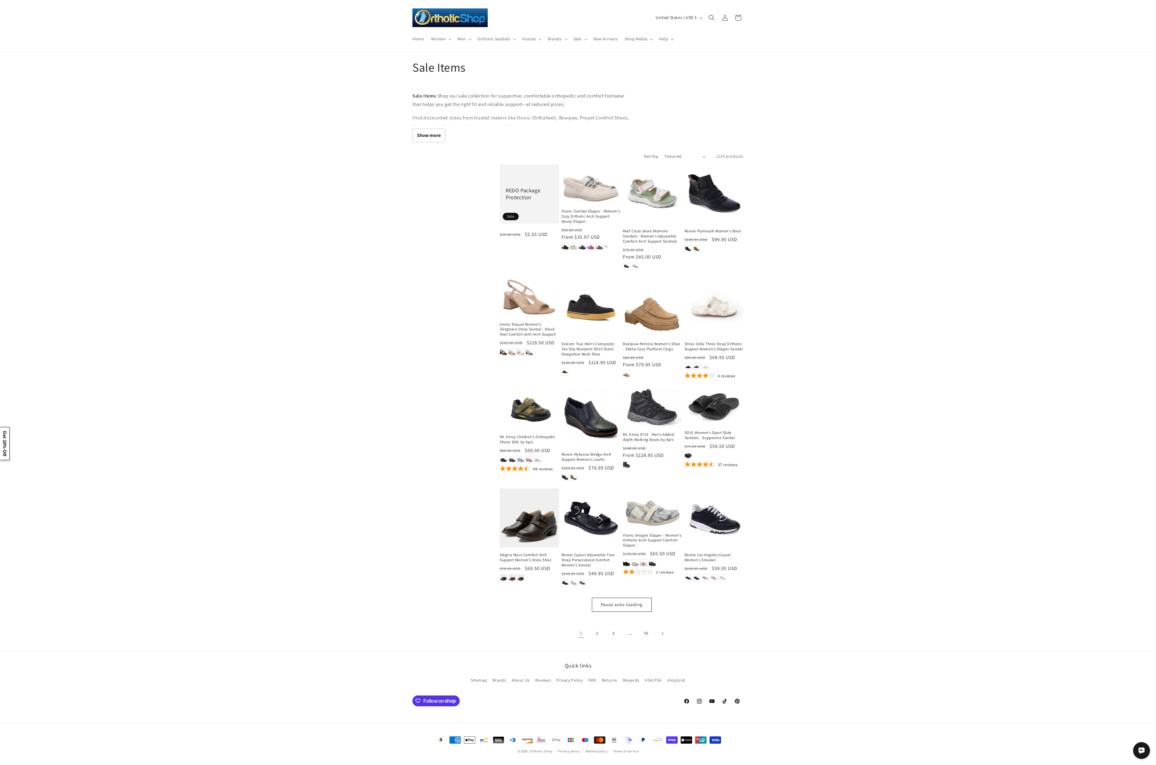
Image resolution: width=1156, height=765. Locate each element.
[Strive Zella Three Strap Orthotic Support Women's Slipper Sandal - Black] (688, 366)
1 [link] (581, 633)
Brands (499, 680)
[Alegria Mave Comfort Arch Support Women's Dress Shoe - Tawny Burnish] (520, 577)
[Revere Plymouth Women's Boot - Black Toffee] (688, 248)
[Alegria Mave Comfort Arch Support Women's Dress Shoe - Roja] (512, 577)
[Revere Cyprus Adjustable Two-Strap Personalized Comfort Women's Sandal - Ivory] (573, 583)
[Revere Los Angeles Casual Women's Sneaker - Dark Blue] (696, 577)
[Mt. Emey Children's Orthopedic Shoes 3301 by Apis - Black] (503, 459)
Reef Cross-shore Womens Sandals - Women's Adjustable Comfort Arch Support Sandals (650, 236)
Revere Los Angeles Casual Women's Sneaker (708, 557)
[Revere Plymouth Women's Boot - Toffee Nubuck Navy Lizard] (696, 248)
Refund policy (596, 751)
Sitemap (479, 680)
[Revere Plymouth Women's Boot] (714, 194)
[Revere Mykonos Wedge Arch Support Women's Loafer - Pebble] (573, 477)
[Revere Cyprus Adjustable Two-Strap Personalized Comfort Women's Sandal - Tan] (582, 583)
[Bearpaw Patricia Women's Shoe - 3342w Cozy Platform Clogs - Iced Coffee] (626, 374)
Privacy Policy (569, 680)
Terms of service (626, 751)
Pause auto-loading (622, 604)
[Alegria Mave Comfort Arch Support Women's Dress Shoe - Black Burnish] (503, 577)
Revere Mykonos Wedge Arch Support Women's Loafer (586, 457)
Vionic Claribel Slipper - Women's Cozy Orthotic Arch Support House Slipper (590, 216)
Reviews (543, 680)
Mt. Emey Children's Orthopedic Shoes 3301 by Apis (527, 439)
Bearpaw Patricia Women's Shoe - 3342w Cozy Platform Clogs (651, 347)
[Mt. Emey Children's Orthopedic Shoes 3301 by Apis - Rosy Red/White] (529, 459)
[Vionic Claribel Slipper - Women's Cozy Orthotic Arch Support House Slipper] (591, 184)
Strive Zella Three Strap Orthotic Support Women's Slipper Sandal (714, 347)
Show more (429, 135)
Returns (609, 680)
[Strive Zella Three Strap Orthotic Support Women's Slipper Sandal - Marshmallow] (705, 366)
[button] (440, 39)
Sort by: (651, 156)
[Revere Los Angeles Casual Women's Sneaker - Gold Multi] (705, 577)
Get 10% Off (4, 443)
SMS (592, 680)
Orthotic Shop (541, 751)
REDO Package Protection (523, 194)
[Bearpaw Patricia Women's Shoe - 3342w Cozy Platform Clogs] (652, 307)
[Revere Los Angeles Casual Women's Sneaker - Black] (688, 577)
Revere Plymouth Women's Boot (713, 231)
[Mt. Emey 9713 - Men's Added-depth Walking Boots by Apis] (652, 407)
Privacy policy (569, 751)
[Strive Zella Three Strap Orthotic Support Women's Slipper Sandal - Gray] (696, 366)
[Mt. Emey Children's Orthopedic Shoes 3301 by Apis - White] (537, 459)
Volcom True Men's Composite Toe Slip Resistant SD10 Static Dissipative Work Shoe (587, 349)
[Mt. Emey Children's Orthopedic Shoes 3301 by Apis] (529, 408)
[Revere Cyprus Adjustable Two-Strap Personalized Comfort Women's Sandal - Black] (565, 583)
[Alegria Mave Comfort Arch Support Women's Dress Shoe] (529, 518)
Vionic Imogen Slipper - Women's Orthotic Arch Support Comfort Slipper (652, 540)
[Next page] (662, 633)
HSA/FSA (653, 680)
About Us (521, 680)
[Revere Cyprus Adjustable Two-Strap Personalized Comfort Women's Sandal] (591, 518)
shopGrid (676, 680)
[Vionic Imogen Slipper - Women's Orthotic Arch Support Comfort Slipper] (652, 508)
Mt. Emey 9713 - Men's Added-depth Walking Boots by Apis (649, 437)
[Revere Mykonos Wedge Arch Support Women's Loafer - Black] (565, 477)
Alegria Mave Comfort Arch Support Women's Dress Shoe (526, 557)
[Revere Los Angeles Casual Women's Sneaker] (714, 518)
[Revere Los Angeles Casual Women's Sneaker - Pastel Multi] (713, 577)
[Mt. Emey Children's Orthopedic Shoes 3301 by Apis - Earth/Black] (512, 459)
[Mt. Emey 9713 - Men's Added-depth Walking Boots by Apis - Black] (626, 464)
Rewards (631, 680)
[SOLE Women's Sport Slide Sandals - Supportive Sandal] (714, 406)
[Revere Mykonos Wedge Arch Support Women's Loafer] (591, 417)
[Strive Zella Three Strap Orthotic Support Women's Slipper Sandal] (714, 307)
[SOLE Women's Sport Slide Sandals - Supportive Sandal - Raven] (688, 455)
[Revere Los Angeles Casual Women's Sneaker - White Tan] (722, 577)
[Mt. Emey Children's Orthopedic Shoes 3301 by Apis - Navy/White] (520, 459)
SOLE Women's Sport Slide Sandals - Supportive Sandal (710, 435)
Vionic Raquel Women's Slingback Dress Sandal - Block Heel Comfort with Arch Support (528, 329)
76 (646, 633)
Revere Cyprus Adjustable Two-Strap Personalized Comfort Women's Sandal (588, 560)
